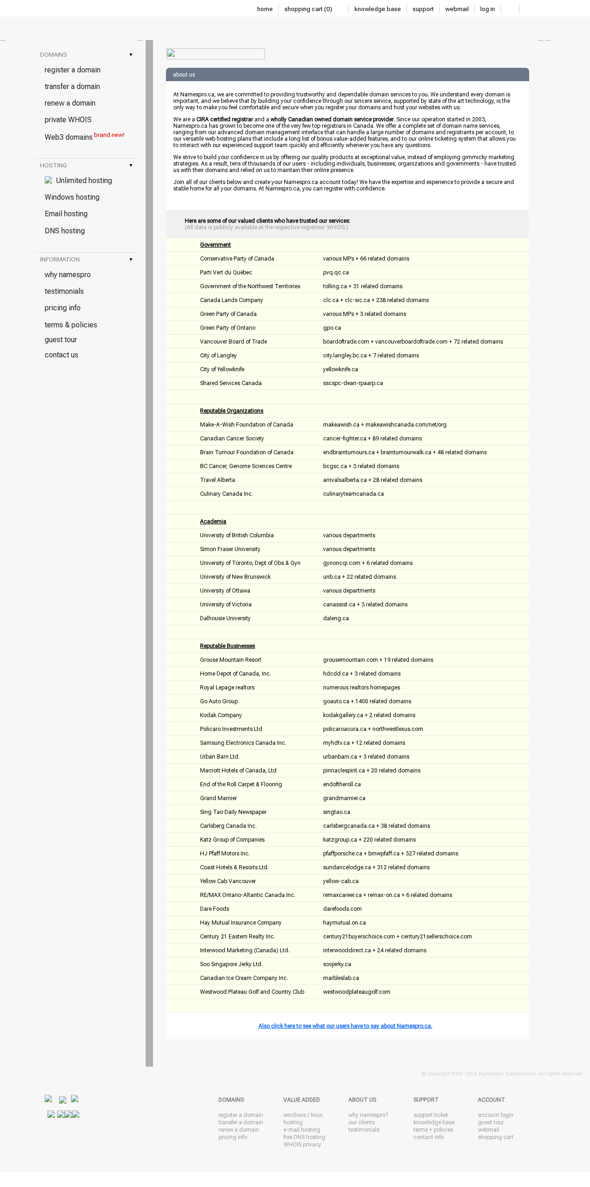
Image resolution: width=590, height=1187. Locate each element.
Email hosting (66, 213)
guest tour (61, 339)
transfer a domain (72, 86)
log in (487, 9)
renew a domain (70, 103)
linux (317, 1115)
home (265, 9)
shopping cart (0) (309, 9)
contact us (61, 354)
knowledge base (377, 9)
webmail (457, 9)
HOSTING (86, 165)
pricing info (63, 307)
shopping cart (495, 1137)
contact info (428, 1137)
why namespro (68, 274)
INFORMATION (86, 259)
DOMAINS (86, 54)
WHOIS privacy (302, 1144)
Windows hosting (72, 197)
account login (495, 1115)
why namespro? (368, 1115)
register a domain (72, 69)
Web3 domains (84, 136)
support (423, 9)
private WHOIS (68, 119)
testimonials (64, 291)
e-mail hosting (301, 1130)
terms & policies (71, 324)
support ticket (430, 1115)
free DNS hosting (304, 1137)
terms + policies (433, 1130)
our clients (361, 1122)
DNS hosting (65, 230)
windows (294, 1115)
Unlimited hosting (82, 180)
